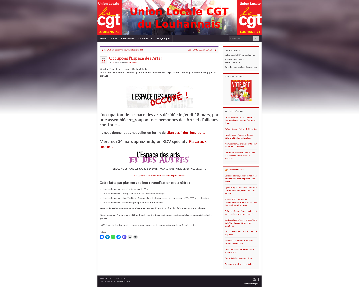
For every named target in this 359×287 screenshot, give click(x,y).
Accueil (103, 38)
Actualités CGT (235, 170)
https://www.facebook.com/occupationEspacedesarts (159, 175)
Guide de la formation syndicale (238, 258)
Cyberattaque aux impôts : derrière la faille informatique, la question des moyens (241, 190)
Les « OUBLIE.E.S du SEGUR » (201, 50)
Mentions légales (251, 283)
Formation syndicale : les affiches (239, 264)
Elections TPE (145, 38)
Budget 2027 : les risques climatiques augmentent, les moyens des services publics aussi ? (241, 202)
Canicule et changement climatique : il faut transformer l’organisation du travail (241, 179)
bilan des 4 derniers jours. (185, 132)
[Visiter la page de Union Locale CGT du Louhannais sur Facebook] (258, 279)
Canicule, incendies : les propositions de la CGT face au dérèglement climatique (241, 223)
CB (112, 62)
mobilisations (132, 62)
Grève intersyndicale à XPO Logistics (241, 129)
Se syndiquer (163, 38)
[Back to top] (352, 280)
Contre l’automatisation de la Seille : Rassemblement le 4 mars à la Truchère (240, 155)
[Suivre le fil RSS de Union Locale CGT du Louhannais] (254, 279)
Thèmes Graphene (123, 281)
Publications (127, 38)
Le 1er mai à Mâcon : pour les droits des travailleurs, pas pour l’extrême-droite (240, 120)
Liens (114, 38)
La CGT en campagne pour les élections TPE (123, 50)
